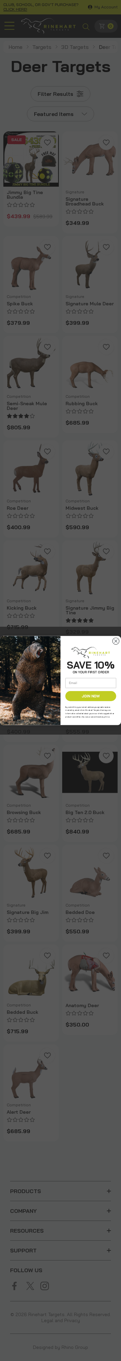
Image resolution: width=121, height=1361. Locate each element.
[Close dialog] (115, 640)
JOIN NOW (90, 696)
